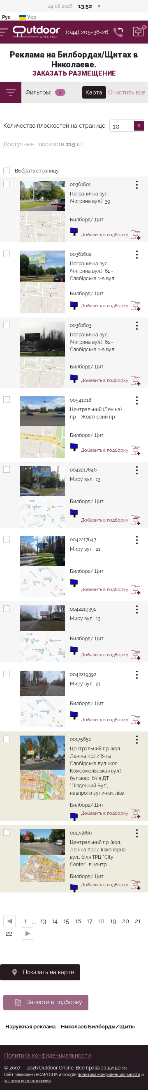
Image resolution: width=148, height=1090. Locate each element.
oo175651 (80, 739)
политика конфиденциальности (109, 1074)
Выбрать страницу (37, 171)
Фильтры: (38, 92)
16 (78, 921)
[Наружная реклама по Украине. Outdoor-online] (39, 32)
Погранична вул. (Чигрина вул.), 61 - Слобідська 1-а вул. (92, 271)
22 (9, 933)
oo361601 (80, 184)
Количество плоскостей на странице (54, 125)
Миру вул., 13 (85, 479)
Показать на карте (48, 972)
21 (138, 921)
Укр (31, 17)
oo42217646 (83, 470)
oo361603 (80, 325)
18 (101, 921)
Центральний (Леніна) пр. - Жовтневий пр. (96, 413)
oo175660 (81, 833)
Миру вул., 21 (85, 549)
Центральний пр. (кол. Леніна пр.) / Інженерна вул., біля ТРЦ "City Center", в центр (98, 853)
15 (66, 921)
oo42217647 (83, 540)
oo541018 (80, 400)
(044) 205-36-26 (87, 32)
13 (43, 921)
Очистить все (126, 92)
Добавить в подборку (136, 236)
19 (113, 921)
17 (89, 921)
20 (125, 921)
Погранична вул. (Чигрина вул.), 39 (90, 197)
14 (55, 921)
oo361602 (80, 254)
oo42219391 (83, 609)
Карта (94, 92)
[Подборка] (138, 32)
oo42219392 (83, 674)
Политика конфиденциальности (47, 1055)
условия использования (27, 1081)
